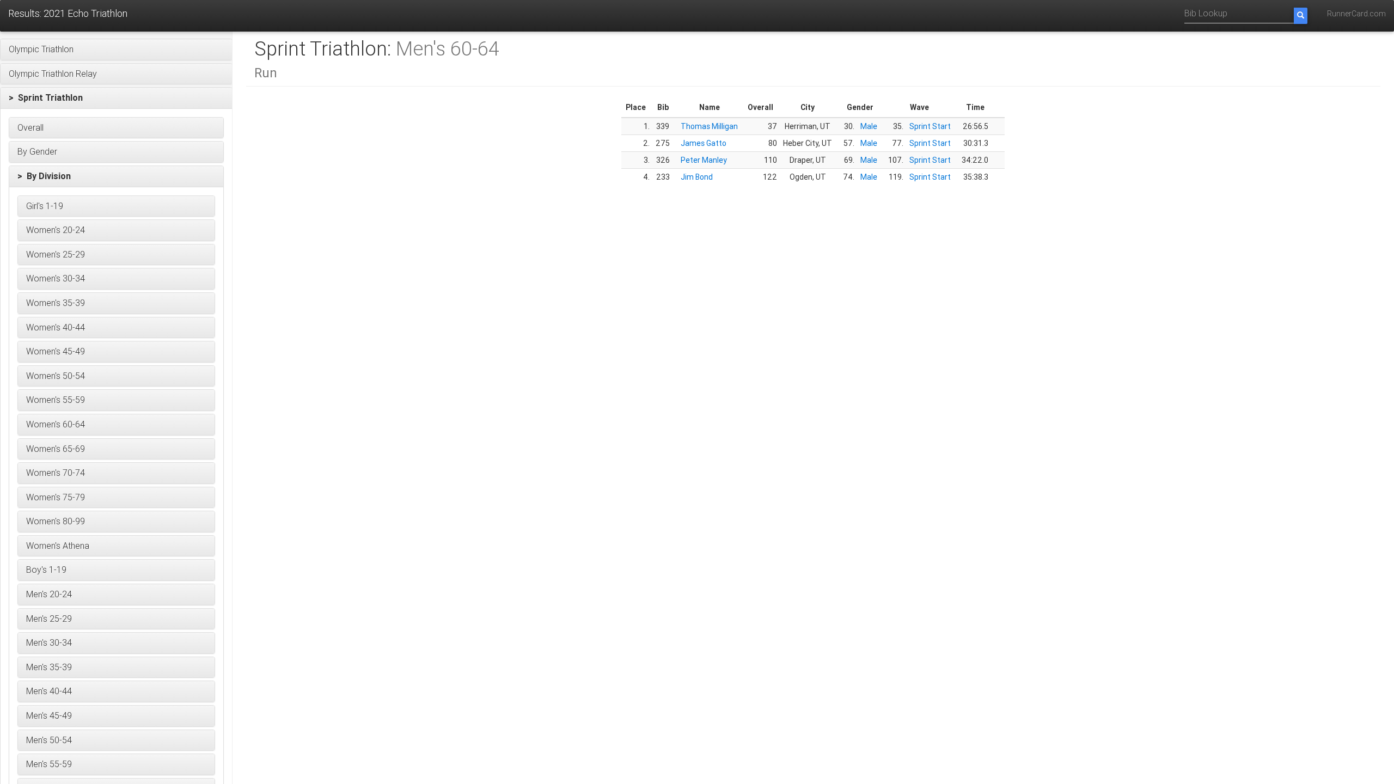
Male (868, 126)
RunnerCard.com (1356, 14)
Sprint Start (930, 126)
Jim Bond (697, 177)
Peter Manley (704, 160)
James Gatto (703, 143)
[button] (116, 49)
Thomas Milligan (709, 126)
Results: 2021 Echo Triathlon (67, 13)
